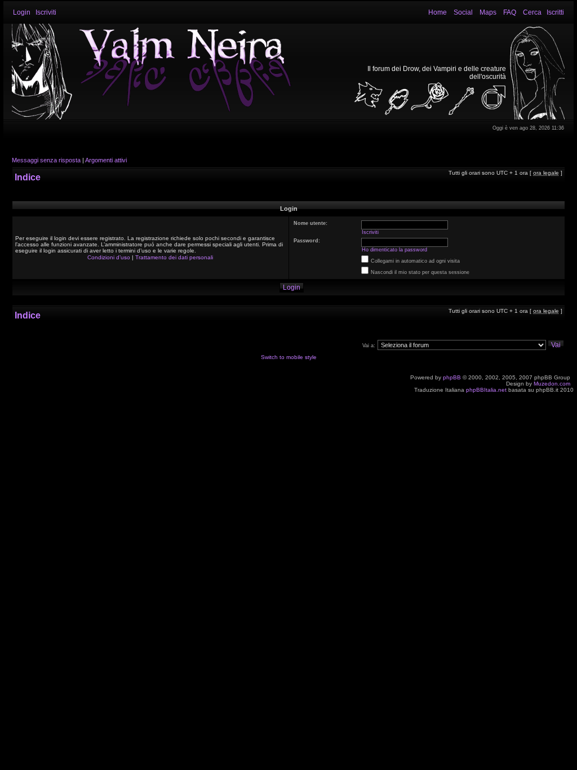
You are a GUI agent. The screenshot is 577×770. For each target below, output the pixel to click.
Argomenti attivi (106, 160)
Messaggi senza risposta (46, 160)
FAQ (509, 12)
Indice (28, 177)
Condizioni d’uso (108, 257)
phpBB (452, 377)
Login (21, 12)
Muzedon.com (552, 383)
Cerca (532, 12)
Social (463, 12)
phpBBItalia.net (486, 390)
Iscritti (555, 12)
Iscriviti (45, 12)
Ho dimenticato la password (394, 250)
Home (437, 12)
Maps (488, 12)
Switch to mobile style (289, 357)
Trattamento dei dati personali (174, 257)
